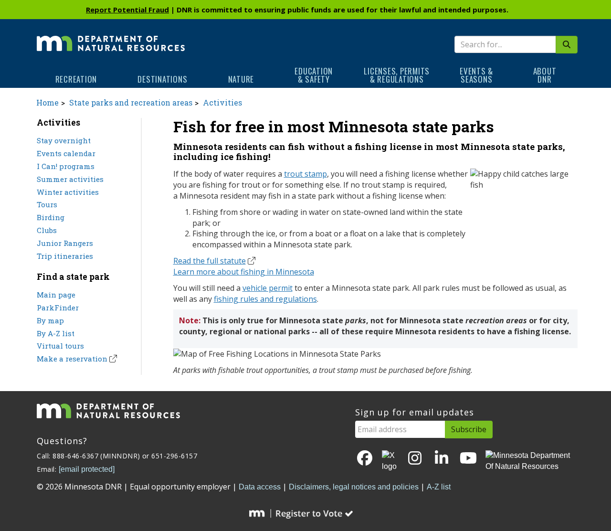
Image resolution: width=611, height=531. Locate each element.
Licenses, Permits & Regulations (397, 75)
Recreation (76, 79)
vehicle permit (267, 288)
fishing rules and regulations (265, 299)
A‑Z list (439, 487)
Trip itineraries (65, 256)
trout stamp (305, 174)
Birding (50, 217)
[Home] (111, 37)
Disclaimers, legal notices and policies (354, 487)
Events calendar (66, 153)
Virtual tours (60, 345)
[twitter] (390, 461)
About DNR (545, 75)
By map (50, 320)
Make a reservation (72, 358)
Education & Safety (314, 75)
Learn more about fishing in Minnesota (243, 271)
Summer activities (70, 179)
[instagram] (414, 458)
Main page (56, 294)
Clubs (47, 230)
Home (47, 102)
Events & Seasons (476, 75)
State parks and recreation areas (130, 102)
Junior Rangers (65, 243)
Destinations (162, 79)
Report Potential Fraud (127, 9)
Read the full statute (209, 260)
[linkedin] (441, 458)
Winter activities (68, 192)
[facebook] (364, 458)
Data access (260, 487)
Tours (47, 204)
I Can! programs (66, 166)
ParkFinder (58, 307)
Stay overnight (64, 140)
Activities (222, 102)
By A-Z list (55, 333)
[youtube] (468, 458)
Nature (241, 79)
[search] (567, 44)
